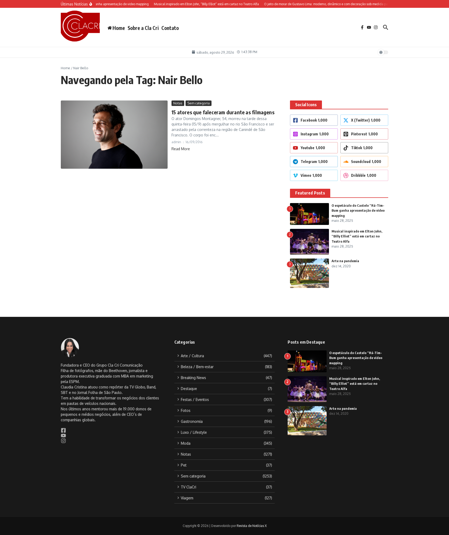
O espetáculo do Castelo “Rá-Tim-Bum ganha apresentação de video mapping (358, 210)
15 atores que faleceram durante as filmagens (222, 112)
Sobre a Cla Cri (143, 28)
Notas (177, 103)
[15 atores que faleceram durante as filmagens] (114, 134)
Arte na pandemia (345, 261)
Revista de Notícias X (252, 526)
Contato (170, 28)
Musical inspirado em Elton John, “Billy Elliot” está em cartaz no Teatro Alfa (357, 236)
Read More (180, 149)
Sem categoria (198, 103)
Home (65, 68)
